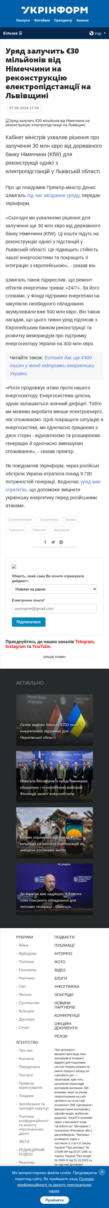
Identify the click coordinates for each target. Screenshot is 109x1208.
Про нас (26, 1050)
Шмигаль (39, 530)
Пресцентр (63, 20)
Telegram (84, 641)
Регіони (25, 994)
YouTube (41, 646)
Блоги (60, 978)
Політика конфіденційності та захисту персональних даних (33, 1125)
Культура (26, 1011)
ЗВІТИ (24, 1141)
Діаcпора (26, 1019)
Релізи (60, 1036)
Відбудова (61, 530)
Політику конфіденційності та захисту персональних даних (55, 1185)
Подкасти (64, 937)
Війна (23, 945)
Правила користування (30, 1085)
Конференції (67, 1015)
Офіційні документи (66, 1026)
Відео (60, 970)
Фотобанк (42, 20)
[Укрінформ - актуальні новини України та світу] (54, 9)
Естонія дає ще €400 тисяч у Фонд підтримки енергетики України (52, 365)
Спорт (24, 1027)
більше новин (54, 657)
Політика (26, 961)
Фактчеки (27, 978)
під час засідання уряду (53, 195)
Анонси (82, 20)
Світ (22, 986)
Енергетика (48, 520)
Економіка (27, 970)
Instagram (16, 646)
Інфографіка (66, 986)
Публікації (64, 945)
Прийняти (55, 1200)
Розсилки (26, 1162)
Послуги (23, 20)
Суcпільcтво (29, 1003)
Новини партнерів (64, 1005)
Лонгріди (63, 995)
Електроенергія (20, 520)
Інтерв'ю (63, 953)
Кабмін (71, 520)
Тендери (26, 1096)
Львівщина (16, 530)
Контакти (26, 1058)
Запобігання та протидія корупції (34, 1106)
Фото (59, 962)
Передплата (29, 1067)
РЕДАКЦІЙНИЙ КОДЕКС (32, 1152)
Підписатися (28, 622)
